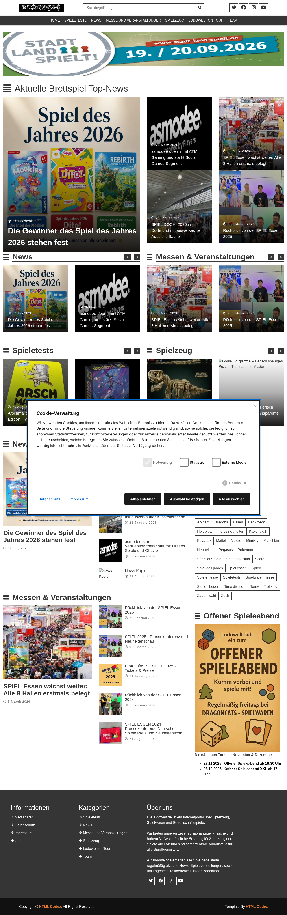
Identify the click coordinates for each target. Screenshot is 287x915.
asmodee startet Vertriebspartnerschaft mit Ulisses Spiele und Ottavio (155, 546)
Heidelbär (205, 531)
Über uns (22, 841)
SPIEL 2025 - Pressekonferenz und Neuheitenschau (156, 639)
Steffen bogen (208, 586)
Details (235, 483)
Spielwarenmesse (260, 577)
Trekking (270, 586)
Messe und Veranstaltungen (133, 20)
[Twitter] (233, 7)
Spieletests (75, 20)
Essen (238, 522)
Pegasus (226, 550)
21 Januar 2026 (168, 218)
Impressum (23, 833)
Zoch (225, 596)
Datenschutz (25, 825)
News (96, 20)
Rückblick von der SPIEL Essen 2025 (251, 233)
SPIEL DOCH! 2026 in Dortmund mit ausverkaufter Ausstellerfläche (176, 230)
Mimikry (252, 541)
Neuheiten (205, 550)
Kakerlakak (258, 531)
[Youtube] (263, 7)
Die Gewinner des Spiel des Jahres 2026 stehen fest (72, 236)
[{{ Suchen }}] (199, 8)
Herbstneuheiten (231, 531)
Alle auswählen (232, 499)
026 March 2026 (142, 647)
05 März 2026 (239, 151)
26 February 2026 (144, 618)
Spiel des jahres (210, 568)
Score (259, 559)
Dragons (221, 522)
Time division (234, 586)
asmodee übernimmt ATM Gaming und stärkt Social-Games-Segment (174, 157)
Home (55, 20)
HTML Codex (50, 907)
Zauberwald (206, 596)
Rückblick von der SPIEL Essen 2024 (153, 697)
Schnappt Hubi (238, 559)
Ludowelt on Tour (206, 20)
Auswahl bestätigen (187, 499)
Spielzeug (174, 20)
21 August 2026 (142, 576)
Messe (236, 541)
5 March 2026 (19, 701)
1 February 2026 (143, 556)
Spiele (257, 568)
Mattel (221, 541)
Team (232, 20)
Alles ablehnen (143, 499)
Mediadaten (24, 817)
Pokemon (245, 550)
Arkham (203, 522)
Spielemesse (207, 577)
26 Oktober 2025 (241, 224)
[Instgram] (243, 7)
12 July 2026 (18, 548)
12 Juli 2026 (22, 221)
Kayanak (204, 541)
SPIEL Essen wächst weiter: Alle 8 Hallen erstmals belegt (252, 160)
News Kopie (135, 570)
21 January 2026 (143, 522)
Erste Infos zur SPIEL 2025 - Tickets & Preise (150, 668)
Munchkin (271, 541)
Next (137, 257)
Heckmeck (256, 522)
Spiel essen (237, 568)
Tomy (254, 586)
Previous (127, 257)
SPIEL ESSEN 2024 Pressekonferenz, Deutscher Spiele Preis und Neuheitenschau (155, 728)
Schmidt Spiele (209, 559)
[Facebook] (253, 7)
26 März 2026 (167, 145)
